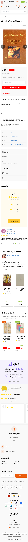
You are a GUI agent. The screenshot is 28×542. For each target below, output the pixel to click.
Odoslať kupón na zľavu (14, 290)
